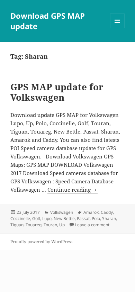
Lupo (47, 218)
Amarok (91, 212)
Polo (96, 218)
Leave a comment (92, 225)
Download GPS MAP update (47, 20)
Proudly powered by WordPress (41, 242)
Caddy (107, 212)
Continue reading (72, 189)
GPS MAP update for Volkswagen (57, 92)
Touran (50, 225)
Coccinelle (20, 218)
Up (62, 225)
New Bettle (64, 218)
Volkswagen (61, 212)
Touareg (34, 225)
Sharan (109, 218)
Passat (83, 218)
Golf (36, 218)
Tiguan (17, 225)
